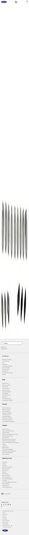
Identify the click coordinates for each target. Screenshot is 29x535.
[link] (4, 512)
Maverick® (4, 349)
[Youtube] (6, 504)
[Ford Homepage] (5, 531)
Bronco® (3, 347)
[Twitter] (3, 504)
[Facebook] (1, 504)
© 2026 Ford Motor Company (7, 511)
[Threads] (10, 504)
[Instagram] (8, 504)
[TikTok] (1, 506)
